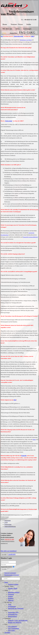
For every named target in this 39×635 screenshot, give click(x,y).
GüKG (32, 36)
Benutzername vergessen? (11, 575)
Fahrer (34, 439)
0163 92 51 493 (9, 539)
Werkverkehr (8, 121)
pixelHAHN (12, 554)
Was (2, 36)
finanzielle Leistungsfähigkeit (30, 237)
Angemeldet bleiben (6, 567)
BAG (15, 400)
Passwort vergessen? (10, 573)
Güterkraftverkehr (18, 36)
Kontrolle (23, 455)
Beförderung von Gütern (26, 40)
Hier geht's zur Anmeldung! (9, 551)
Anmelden (4, 569)
